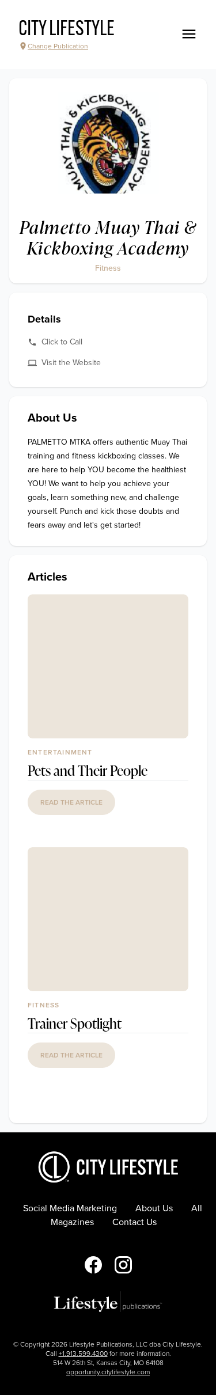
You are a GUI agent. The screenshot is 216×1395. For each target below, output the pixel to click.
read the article (71, 802)
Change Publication (58, 46)
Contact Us (134, 1222)
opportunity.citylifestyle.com (108, 1372)
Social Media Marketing (70, 1208)
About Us (154, 1208)
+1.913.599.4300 (83, 1353)
